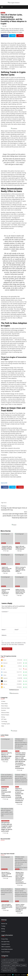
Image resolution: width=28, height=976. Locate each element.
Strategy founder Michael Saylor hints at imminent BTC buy (14, 508)
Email (17, 629)
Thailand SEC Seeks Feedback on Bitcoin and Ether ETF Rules (7, 548)
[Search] (26, 7)
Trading (3, 926)
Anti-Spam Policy (5, 941)
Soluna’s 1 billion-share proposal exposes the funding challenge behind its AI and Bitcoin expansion (19, 795)
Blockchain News (5, 708)
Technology (4, 721)
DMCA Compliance (5, 946)
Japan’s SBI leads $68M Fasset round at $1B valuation (20, 548)
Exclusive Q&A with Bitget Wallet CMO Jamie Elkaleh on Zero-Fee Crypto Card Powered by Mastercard (15, 515)
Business (3, 12)
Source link (4, 483)
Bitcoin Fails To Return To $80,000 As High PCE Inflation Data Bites (6, 756)
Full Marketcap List (14, 689)
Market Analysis (5, 714)
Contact (3, 931)
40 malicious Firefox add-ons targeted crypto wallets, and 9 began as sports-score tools (6, 827)
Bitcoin (5, 502)
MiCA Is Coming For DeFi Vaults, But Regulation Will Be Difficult (21, 569)
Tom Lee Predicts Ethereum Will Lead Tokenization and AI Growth (6, 793)
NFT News (3, 719)
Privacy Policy (4, 939)
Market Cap (4, 923)
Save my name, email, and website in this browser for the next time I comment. (14, 643)
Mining (3, 717)
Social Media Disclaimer (7, 949)
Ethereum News (5, 712)
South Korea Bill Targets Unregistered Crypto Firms (6, 591)
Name (4, 629)
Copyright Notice (5, 944)
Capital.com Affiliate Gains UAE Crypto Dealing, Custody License (6, 569)
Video (2, 726)
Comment (5, 611)
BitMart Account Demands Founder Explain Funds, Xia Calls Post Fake (20, 591)
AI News (3, 701)
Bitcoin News (4, 706)
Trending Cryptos (5, 723)
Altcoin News (4, 703)
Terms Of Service (5, 952)
